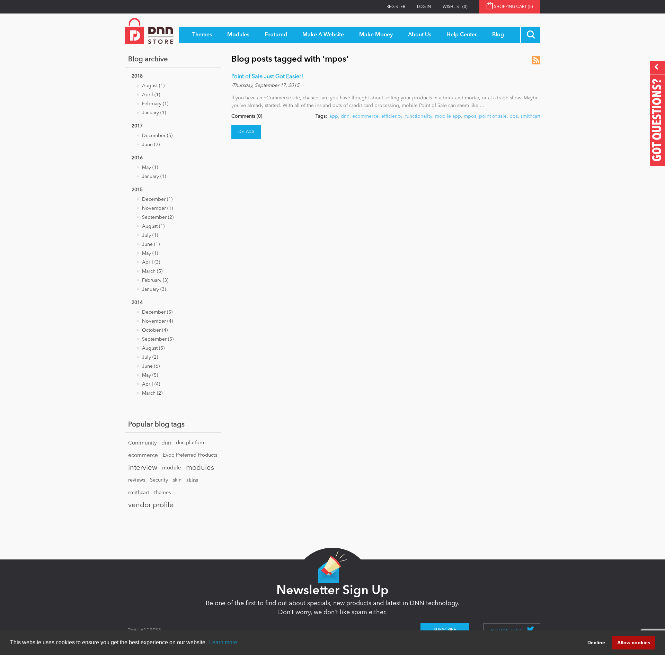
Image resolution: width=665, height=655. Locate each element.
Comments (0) (246, 116)
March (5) (152, 271)
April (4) (151, 384)
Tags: (321, 116)
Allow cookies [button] (633, 642)
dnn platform (191, 443)
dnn (166, 443)
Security (159, 480)
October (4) (155, 330)
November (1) (157, 208)
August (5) (153, 348)
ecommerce (143, 455)
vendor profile (151, 505)
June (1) (151, 244)
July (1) (150, 235)
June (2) (151, 144)
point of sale (493, 116)
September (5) (158, 339)
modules (200, 468)
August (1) (153, 85)
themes (162, 492)
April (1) (151, 94)
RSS (536, 60)
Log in (424, 7)
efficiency (391, 116)
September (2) (158, 217)
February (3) (155, 280)
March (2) (152, 393)
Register (396, 7)
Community (142, 443)
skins (192, 480)
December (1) (157, 199)
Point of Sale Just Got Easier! (267, 77)
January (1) (154, 112)
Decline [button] (596, 642)
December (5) (157, 135)
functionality (418, 116)
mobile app (448, 116)
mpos (470, 116)
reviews (136, 480)
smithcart (138, 492)
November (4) (157, 321)
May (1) (150, 167)
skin (177, 480)
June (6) (151, 366)
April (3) (151, 262)
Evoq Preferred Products (190, 455)
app (333, 116)
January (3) (154, 289)
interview (142, 468)
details (246, 132)
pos (513, 116)
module (171, 468)
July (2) (150, 357)
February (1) (155, 103)
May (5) (150, 375)
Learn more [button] (223, 642)
